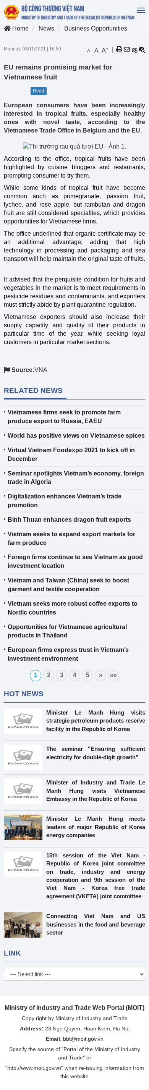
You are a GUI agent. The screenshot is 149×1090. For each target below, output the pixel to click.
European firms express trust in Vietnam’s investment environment (68, 654)
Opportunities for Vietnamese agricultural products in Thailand (67, 631)
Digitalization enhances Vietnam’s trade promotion (64, 500)
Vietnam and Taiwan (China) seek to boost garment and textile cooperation (68, 584)
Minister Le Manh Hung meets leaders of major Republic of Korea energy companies (95, 826)
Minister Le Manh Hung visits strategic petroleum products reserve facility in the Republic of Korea (95, 720)
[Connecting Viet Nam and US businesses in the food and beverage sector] (25, 925)
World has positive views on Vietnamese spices (76, 435)
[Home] (70, 12)
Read (38, 91)
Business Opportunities (95, 28)
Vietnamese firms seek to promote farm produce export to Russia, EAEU (64, 416)
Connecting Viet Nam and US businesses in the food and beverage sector (95, 924)
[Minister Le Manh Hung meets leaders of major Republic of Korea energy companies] (25, 827)
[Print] (119, 49)
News (46, 28)
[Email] (127, 49)
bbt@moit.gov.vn (83, 1039)
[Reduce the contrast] (142, 49)
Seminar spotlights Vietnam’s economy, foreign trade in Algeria (76, 477)
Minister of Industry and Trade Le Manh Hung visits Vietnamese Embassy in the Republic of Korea (95, 790)
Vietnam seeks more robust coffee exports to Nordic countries (73, 608)
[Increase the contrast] (134, 49)
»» (113, 675)
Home (20, 28)
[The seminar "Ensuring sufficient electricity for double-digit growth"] (25, 757)
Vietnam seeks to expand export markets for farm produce (71, 538)
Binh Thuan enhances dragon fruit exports (69, 519)
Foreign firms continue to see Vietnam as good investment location (75, 561)
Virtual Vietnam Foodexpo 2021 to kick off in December (71, 454)
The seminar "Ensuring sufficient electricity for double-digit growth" (95, 753)
